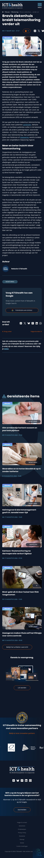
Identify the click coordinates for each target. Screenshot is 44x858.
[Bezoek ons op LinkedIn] (26, 780)
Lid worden (22, 688)
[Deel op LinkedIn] (37, 323)
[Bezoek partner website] (24, 747)
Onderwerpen (22, 829)
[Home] (2, 12)
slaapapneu (24, 137)
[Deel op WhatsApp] (40, 323)
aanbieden (27, 125)
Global (22, 843)
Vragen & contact (22, 822)
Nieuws (7, 12)
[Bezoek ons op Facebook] (22, 780)
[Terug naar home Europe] (12, 5)
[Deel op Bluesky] (43, 31)
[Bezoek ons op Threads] (13, 780)
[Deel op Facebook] (33, 323)
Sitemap (22, 839)
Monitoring (14, 12)
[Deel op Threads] (35, 31)
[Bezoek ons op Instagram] (30, 780)
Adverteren (22, 826)
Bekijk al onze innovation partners (22, 733)
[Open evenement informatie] (38, 852)
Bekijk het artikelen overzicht (17, 647)
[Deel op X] (39, 31)
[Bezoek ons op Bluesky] (18, 780)
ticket (6, 349)
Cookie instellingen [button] (22, 846)
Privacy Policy (22, 832)
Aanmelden (22, 810)
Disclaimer (22, 836)
